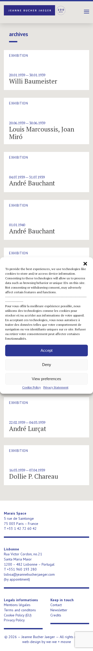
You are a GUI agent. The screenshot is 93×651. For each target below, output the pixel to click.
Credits (55, 615)
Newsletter (58, 610)
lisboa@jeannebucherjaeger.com (29, 574)
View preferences (46, 379)
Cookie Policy (31, 387)
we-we (51, 641)
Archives (18, 34)
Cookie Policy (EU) (18, 615)
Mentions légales (17, 605)
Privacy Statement (55, 387)
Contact (56, 605)
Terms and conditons (20, 610)
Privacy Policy (14, 620)
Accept (46, 350)
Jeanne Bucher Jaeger (35, 10)
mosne (66, 641)
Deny (46, 364)
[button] (85, 263)
